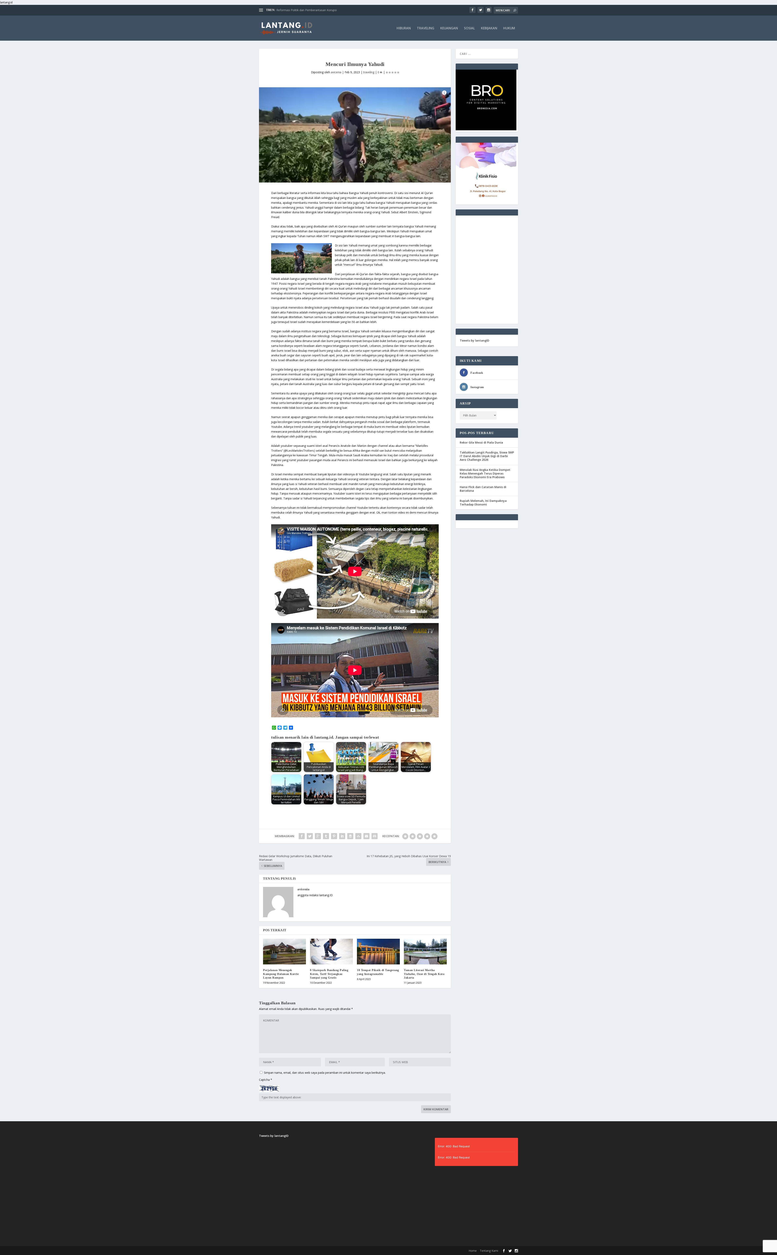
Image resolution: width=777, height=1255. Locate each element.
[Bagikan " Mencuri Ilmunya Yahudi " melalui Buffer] (350, 836)
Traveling (425, 28)
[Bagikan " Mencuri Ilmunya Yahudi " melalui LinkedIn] (342, 836)
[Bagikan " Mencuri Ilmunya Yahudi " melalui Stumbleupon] (358, 836)
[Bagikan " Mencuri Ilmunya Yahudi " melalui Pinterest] (334, 836)
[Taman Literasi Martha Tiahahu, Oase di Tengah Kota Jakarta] (425, 951)
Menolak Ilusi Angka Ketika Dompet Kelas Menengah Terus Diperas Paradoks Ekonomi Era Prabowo (485, 473)
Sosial (469, 28)
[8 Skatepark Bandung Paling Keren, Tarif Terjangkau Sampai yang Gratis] (331, 951)
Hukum (509, 28)
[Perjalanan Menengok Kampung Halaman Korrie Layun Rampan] (284, 951)
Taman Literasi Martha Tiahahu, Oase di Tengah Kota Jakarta (424, 974)
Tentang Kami (489, 1251)
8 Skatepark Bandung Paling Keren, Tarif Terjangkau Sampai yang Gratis (329, 974)
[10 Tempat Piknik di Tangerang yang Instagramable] (378, 951)
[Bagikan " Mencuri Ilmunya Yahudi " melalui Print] (374, 836)
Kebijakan (489, 28)
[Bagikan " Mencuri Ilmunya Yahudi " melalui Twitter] (310, 836)
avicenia (336, 72)
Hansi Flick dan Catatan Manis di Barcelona (483, 489)
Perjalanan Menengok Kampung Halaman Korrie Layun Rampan (281, 974)
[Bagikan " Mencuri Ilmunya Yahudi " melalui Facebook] (302, 836)
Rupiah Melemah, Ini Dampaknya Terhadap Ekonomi (483, 502)
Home (473, 1251)
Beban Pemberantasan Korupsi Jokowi (301, 10)
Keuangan (449, 28)
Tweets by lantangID (474, 340)
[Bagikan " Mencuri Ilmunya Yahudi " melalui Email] (366, 836)
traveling (368, 72)
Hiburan (404, 28)
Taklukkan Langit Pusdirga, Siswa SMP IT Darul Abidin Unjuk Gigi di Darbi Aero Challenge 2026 (487, 456)
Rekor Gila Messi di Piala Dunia (481, 442)
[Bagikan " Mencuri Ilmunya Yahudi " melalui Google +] (318, 836)
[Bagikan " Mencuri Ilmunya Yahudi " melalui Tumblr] (326, 836)
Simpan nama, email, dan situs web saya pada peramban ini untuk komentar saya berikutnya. (325, 1073)
